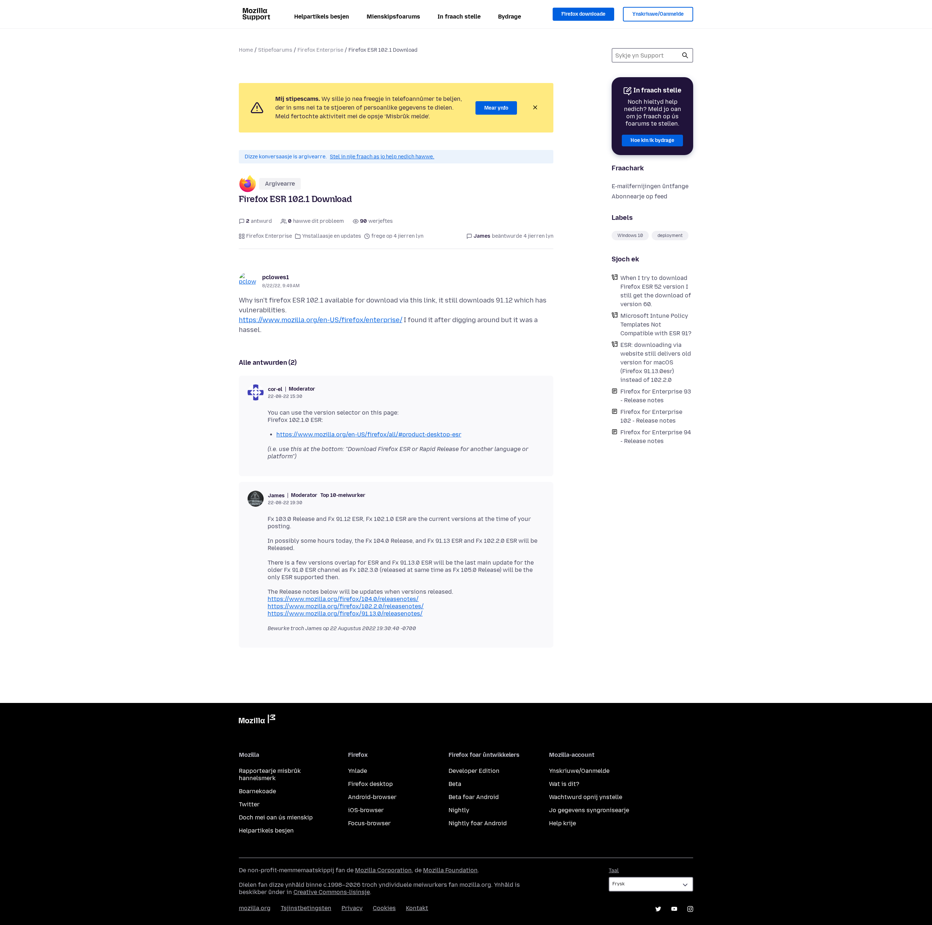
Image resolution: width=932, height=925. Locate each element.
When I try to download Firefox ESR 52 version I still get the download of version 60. (655, 291)
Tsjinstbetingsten (306, 908)
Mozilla (257, 720)
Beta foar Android (474, 797)
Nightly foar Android (478, 823)
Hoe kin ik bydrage (652, 140)
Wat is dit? (564, 783)
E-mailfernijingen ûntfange (650, 186)
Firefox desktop (370, 783)
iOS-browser (366, 810)
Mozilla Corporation (383, 870)
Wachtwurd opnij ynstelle (585, 797)
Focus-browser (369, 823)
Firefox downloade (583, 14)
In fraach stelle (459, 16)
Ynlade (357, 770)
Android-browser (372, 797)
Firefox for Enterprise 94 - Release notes (655, 436)
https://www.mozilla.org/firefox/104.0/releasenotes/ (343, 599)
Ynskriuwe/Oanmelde (658, 14)
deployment (670, 235)
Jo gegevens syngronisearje (589, 810)
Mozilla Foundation (450, 870)
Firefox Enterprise (320, 50)
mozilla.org (254, 908)
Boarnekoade (257, 791)
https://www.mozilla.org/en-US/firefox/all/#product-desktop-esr (368, 434)
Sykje (685, 55)
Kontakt (417, 908)
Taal (614, 870)
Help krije (562, 823)
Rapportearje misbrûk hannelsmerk (270, 774)
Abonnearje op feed (639, 196)
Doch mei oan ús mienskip (276, 817)
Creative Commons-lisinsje (331, 892)
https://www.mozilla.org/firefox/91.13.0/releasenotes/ (345, 613)
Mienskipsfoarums (393, 16)
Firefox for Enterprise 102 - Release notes (651, 416)
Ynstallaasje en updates (331, 236)
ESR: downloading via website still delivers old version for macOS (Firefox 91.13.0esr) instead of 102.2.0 (655, 362)
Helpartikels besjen (321, 16)
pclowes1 (275, 277)
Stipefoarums (275, 50)
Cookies (384, 908)
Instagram (690, 909)
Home (246, 50)
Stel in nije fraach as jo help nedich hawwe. (382, 157)
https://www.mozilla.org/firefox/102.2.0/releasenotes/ (346, 606)
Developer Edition (474, 770)
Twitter (249, 804)
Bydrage (509, 16)
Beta (455, 783)
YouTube (674, 909)
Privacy (352, 908)
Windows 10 (630, 235)
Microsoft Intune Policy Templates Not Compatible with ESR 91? (655, 324)
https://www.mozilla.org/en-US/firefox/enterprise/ (320, 320)
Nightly (459, 810)
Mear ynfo (496, 108)
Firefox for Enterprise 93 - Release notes (655, 396)
